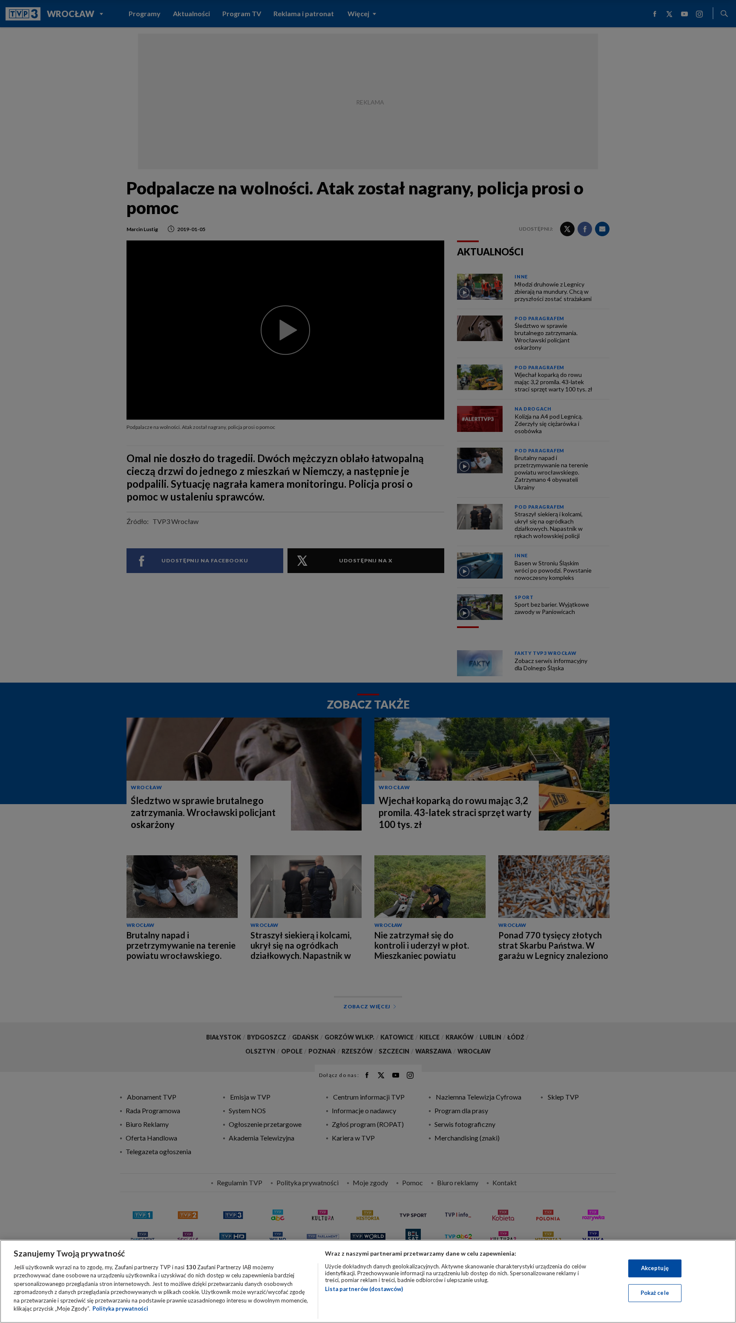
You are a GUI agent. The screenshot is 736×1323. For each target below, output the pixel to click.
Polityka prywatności (120, 1308)
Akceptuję (655, 1268)
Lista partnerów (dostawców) (364, 1288)
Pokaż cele (655, 1292)
